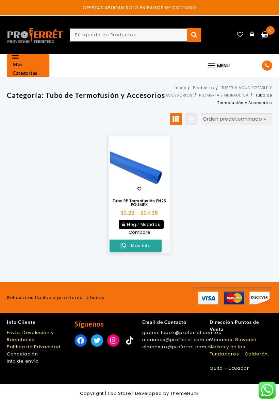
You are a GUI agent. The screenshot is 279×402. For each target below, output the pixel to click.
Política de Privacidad (33, 347)
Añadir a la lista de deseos (139, 189)
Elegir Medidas (144, 224)
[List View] (191, 119)
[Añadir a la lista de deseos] (139, 166)
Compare (139, 232)
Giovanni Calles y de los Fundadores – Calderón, (239, 346)
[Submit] (194, 35)
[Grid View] (176, 119)
